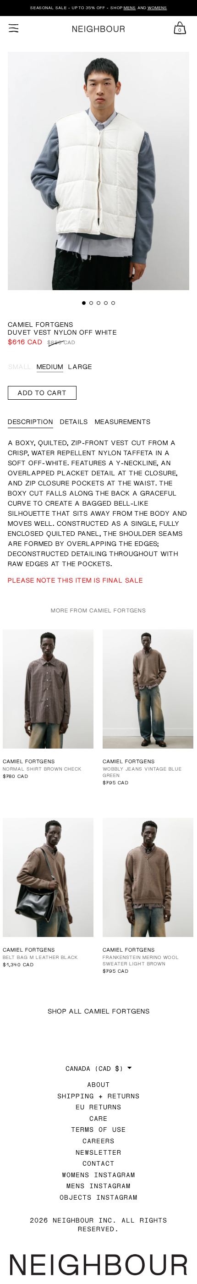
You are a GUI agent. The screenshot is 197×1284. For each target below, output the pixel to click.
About (98, 1084)
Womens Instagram (98, 1175)
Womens (157, 8)
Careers (98, 1141)
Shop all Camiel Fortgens (99, 1011)
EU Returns (98, 1107)
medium (50, 366)
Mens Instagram (98, 1186)
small (20, 366)
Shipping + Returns (98, 1096)
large (80, 366)
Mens (130, 8)
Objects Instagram (98, 1197)
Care (98, 1118)
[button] (84, 303)
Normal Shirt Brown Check (42, 769)
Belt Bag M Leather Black (40, 957)
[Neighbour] (98, 29)
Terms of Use (98, 1129)
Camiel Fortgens (40, 324)
